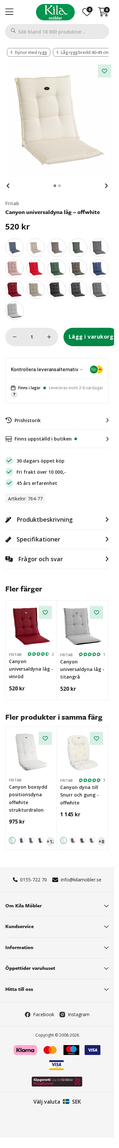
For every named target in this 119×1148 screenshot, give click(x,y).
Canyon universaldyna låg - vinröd (31, 669)
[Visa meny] (9, 12)
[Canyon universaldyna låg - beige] (35, 289)
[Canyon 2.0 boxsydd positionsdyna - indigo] (21, 840)
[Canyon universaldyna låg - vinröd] (14, 289)
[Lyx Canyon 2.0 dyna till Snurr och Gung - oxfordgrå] (91, 840)
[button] (57, 391)
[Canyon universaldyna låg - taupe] (78, 268)
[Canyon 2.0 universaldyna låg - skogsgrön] (78, 247)
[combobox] (57, 31)
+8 (101, 841)
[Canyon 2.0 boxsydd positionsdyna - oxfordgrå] (31, 840)
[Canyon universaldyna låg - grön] (57, 268)
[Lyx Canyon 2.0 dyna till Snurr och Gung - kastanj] (72, 840)
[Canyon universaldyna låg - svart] (57, 289)
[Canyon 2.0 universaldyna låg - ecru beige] (35, 247)
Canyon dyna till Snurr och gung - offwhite (79, 795)
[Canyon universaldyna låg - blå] (99, 268)
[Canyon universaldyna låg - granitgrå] (99, 289)
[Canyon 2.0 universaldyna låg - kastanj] (57, 247)
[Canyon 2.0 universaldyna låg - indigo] (14, 247)
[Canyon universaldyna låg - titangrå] (14, 310)
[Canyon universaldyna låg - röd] (35, 268)
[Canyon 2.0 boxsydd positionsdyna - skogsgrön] (40, 840)
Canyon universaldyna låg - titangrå (82, 669)
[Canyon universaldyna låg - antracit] (78, 289)
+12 (50, 841)
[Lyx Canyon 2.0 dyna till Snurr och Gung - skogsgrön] (82, 840)
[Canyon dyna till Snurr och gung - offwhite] (82, 752)
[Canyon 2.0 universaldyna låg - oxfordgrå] (99, 247)
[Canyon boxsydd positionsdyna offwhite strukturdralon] (31, 752)
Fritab (12, 203)
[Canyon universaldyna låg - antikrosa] (14, 268)
